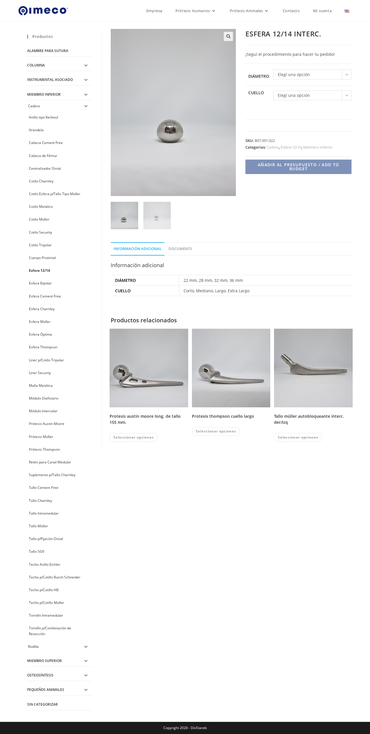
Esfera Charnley (42, 308)
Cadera (273, 147)
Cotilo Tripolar (40, 245)
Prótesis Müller (41, 436)
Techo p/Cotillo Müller (46, 602)
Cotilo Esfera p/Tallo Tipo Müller (54, 193)
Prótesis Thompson (44, 449)
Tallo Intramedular (44, 513)
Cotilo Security (40, 232)
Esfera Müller (40, 321)
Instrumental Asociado (50, 79)
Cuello (256, 92)
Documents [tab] (180, 248)
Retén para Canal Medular (50, 462)
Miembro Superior (44, 660)
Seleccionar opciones (133, 437)
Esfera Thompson (43, 347)
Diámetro (258, 76)
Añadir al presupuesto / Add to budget (298, 166)
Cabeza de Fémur (43, 155)
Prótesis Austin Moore (46, 423)
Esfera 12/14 (291, 147)
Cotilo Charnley (41, 181)
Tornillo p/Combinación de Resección (50, 631)
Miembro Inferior (318, 147)
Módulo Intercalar (43, 410)
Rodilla (33, 646)
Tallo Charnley (40, 500)
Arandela (36, 129)
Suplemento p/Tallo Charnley (52, 474)
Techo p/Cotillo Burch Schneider (54, 577)
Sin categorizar (42, 704)
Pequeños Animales (45, 689)
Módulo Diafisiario (43, 398)
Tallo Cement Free (43, 487)
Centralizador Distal (45, 168)
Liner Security (40, 372)
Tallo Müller (38, 526)
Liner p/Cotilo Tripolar (46, 360)
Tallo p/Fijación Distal (46, 538)
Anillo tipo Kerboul (43, 117)
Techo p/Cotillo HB (44, 589)
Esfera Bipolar (40, 283)
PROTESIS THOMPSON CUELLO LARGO (223, 416)
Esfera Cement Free (45, 296)
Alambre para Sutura (47, 50)
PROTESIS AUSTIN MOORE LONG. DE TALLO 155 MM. (145, 419)
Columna (36, 65)
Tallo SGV (36, 551)
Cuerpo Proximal (42, 257)
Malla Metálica (41, 385)
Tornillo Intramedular (46, 615)
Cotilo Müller (39, 219)
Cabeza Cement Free (46, 142)
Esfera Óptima (40, 334)
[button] (228, 36)
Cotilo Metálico (41, 206)
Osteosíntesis (40, 675)
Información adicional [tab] (138, 248)
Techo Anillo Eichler (44, 564)
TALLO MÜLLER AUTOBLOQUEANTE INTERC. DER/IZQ (309, 419)
